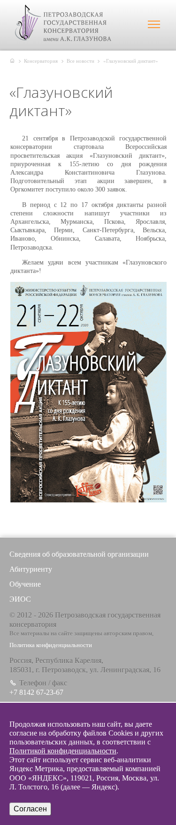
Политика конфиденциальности (50, 645)
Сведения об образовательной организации (79, 554)
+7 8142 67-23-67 (36, 692)
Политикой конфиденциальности (62, 751)
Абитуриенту (30, 569)
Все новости (80, 61)
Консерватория (41, 61)
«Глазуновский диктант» (130, 61)
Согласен (30, 809)
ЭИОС (20, 599)
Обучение (25, 584)
